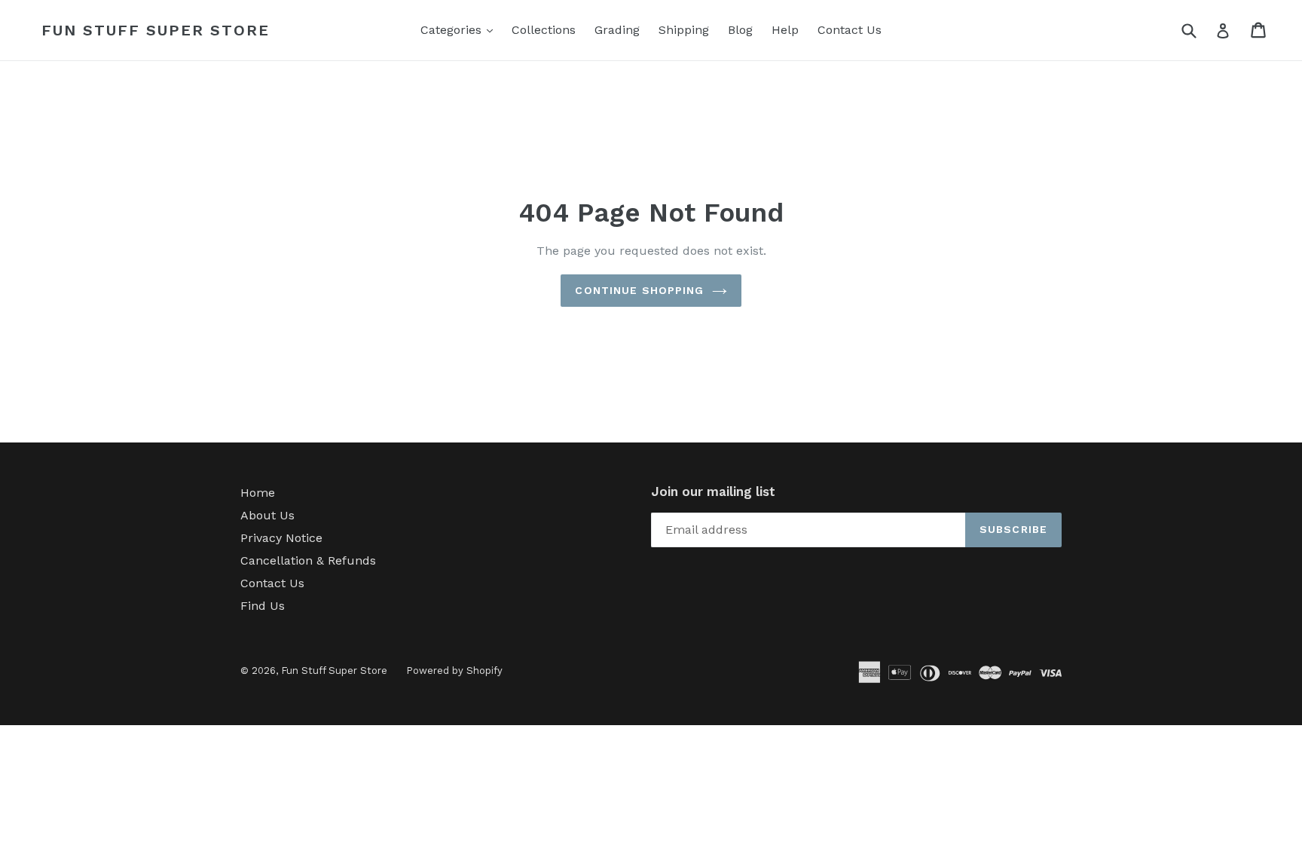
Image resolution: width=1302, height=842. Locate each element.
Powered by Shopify (454, 670)
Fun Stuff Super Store (155, 30)
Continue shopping (639, 290)
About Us (267, 515)
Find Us (262, 606)
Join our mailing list (713, 491)
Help (785, 30)
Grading (617, 30)
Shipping (684, 30)
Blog (740, 30)
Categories (460, 29)
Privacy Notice (281, 538)
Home (257, 492)
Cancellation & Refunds (308, 560)
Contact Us (850, 30)
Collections (544, 30)
